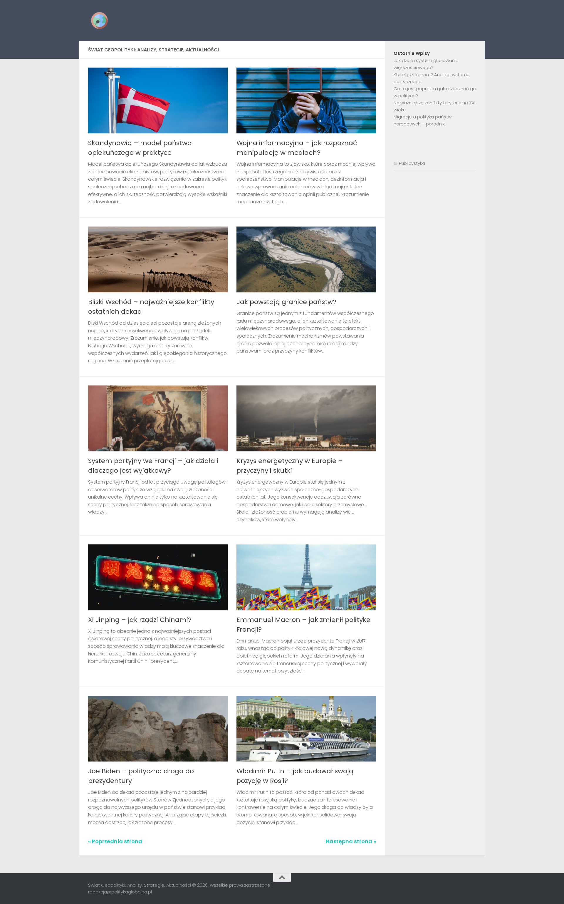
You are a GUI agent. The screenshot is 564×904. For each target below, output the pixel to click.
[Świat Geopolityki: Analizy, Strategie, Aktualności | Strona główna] (99, 20)
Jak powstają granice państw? (286, 301)
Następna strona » (351, 841)
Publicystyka (412, 163)
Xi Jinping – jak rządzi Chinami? (140, 619)
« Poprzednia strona (115, 841)
